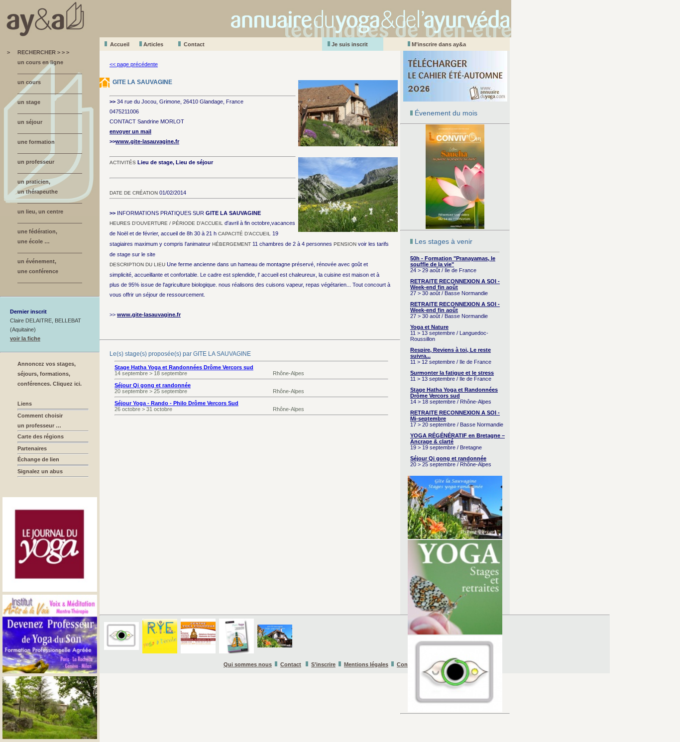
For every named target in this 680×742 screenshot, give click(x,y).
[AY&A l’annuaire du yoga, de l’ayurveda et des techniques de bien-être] (255, 34)
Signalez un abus (40, 471)
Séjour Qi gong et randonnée (448, 458)
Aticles (153, 44)
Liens (24, 404)
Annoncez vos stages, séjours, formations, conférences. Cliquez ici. (49, 374)
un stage (28, 102)
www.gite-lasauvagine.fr (147, 141)
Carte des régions (40, 436)
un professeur (35, 162)
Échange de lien (38, 459)
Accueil (119, 44)
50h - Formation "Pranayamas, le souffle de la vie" (452, 261)
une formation (36, 142)
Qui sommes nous (248, 664)
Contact (194, 44)
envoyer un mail (130, 131)
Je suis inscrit (350, 44)
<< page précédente (134, 64)
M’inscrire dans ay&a (439, 44)
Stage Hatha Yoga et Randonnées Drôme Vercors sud (454, 393)
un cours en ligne (40, 62)
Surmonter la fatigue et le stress (452, 373)
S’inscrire (323, 664)
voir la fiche (25, 338)
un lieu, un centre (40, 211)
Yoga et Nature (429, 327)
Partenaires (32, 448)
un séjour (29, 122)
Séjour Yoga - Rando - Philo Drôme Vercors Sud (176, 403)
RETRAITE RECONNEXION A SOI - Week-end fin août (455, 284)
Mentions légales (366, 664)
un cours (29, 82)
